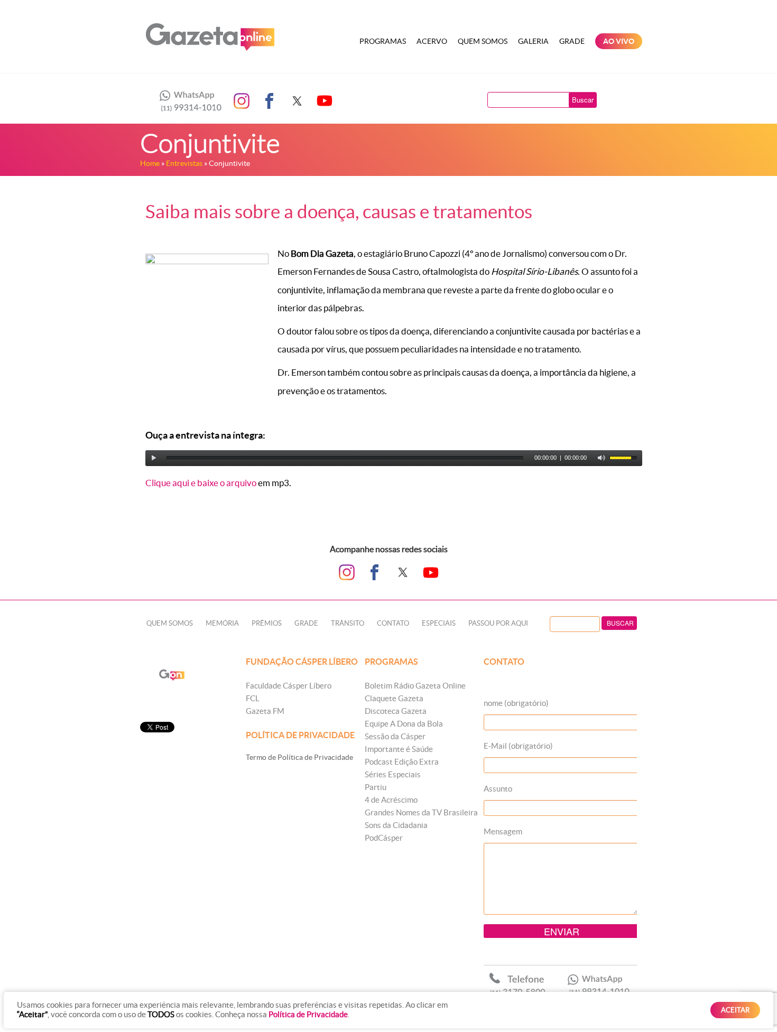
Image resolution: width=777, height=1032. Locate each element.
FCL (253, 698)
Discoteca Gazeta (396, 710)
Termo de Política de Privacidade (299, 757)
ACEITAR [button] (735, 1010)
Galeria (533, 41)
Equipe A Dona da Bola (404, 723)
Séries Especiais (393, 774)
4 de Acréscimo (391, 799)
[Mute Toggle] (601, 458)
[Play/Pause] (154, 458)
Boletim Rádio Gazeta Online (415, 685)
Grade (572, 41)
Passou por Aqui (498, 623)
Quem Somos (482, 41)
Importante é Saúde (399, 749)
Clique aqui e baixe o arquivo (200, 483)
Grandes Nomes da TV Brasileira (421, 812)
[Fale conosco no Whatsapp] (187, 100)
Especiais (439, 623)
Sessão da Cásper (395, 736)
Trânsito (347, 623)
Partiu (375, 787)
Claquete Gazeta (394, 698)
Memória (222, 623)
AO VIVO (618, 41)
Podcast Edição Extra (402, 761)
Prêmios (267, 623)
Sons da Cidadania (396, 825)
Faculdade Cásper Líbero (288, 685)
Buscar (583, 100)
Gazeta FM (265, 710)
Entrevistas (184, 163)
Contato (393, 623)
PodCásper (384, 837)
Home (150, 163)
